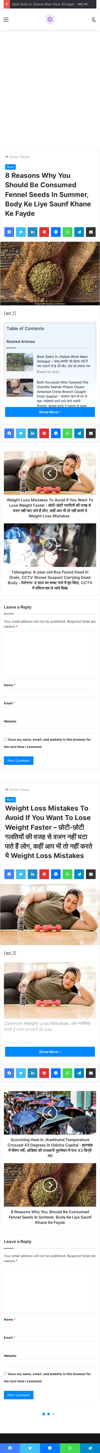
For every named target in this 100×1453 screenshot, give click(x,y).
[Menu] (6, 21)
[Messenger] (56, 232)
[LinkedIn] (32, 232)
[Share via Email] (91, 232)
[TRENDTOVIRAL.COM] (50, 19)
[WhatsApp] (67, 232)
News (25, 157)
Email (9, 703)
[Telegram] (79, 232)
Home (13, 157)
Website (10, 721)
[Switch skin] (94, 21)
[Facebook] (9, 232)
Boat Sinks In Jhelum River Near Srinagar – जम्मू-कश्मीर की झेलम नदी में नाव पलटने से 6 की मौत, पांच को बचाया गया (63, 361)
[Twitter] (21, 232)
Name (10, 685)
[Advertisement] (50, 92)
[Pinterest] (44, 232)
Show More (49, 412)
